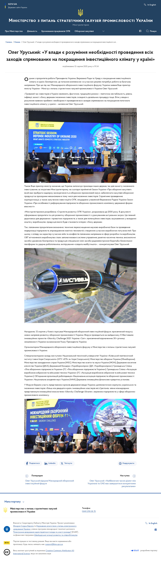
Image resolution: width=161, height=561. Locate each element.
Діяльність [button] (32, 31)
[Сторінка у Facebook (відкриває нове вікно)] (140, 30)
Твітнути (68, 463)
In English (152, 5)
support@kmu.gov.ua (54, 544)
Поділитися (34, 463)
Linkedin (51, 463)
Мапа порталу (13, 501)
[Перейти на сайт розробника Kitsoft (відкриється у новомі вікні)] (135, 550)
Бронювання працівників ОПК (56, 31)
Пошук (153, 31)
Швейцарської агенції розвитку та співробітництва (55, 535)
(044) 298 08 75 (89, 511)
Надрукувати (128, 463)
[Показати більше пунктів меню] (103, 31)
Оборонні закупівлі (84, 31)
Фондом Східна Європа (23, 526)
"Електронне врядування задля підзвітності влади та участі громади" (42, 532)
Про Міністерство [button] (14, 31)
